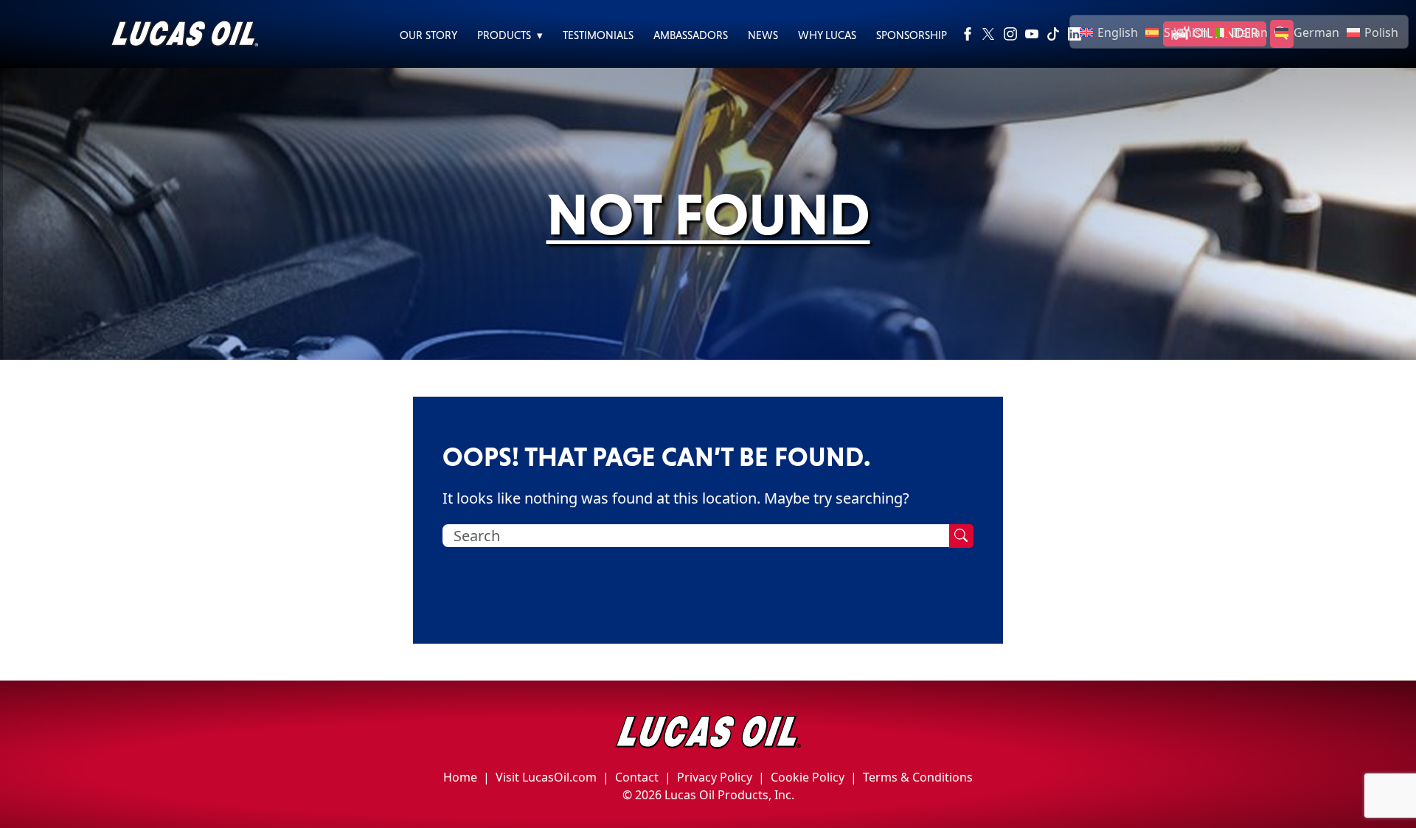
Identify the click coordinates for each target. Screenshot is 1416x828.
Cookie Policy (807, 777)
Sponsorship (911, 35)
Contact (637, 777)
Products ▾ (510, 35)
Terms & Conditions (918, 777)
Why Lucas (827, 35)
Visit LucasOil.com (546, 777)
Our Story (428, 35)
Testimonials (598, 35)
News (763, 35)
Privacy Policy (714, 777)
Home (460, 777)
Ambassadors (690, 35)
